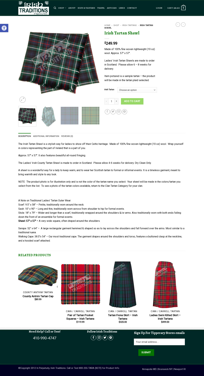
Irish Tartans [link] (129, 25)
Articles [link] (112, 8)
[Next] (94, 63)
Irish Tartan (109, 89)
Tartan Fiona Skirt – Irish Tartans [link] (123, 317)
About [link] (71, 8)
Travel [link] (101, 8)
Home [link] (107, 25)
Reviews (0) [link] (67, 136)
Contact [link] (132, 8)
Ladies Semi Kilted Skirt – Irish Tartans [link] (165, 317)
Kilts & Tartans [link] (86, 8)
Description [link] (24, 136)
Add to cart (132, 101)
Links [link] (122, 8)
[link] (4, 28)
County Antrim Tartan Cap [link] (38, 296)
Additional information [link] (46, 136)
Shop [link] (61, 8)
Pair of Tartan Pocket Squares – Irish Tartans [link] (80, 317)
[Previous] (24, 63)
